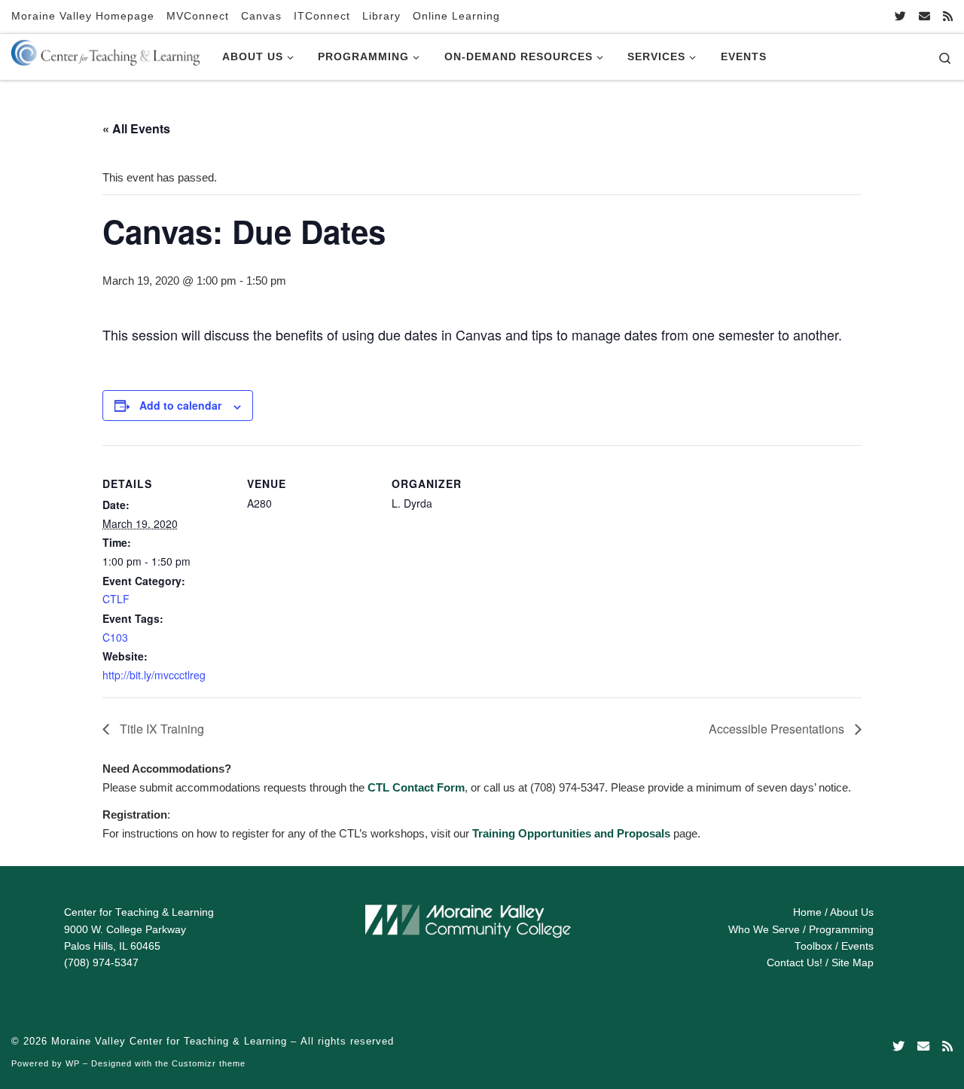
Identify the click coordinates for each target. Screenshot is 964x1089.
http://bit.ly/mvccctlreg (154, 674)
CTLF (116, 598)
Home (807, 912)
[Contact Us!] (924, 16)
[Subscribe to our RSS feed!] (948, 16)
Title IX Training (160, 728)
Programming (841, 929)
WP (73, 1063)
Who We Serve (764, 929)
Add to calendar (180, 405)
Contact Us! (794, 963)
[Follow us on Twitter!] (900, 16)
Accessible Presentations (778, 728)
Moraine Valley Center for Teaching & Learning (169, 1041)
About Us (852, 912)
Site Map (852, 963)
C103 (115, 637)
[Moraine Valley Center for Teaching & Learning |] (105, 49)
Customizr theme (209, 1063)
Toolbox (813, 946)
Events (857, 946)
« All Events (136, 128)
